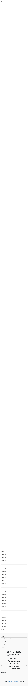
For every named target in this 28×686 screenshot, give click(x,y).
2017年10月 (4, 617)
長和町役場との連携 (5, 641)
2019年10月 (4, 551)
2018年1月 (3, 609)
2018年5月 (3, 597)
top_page (3, 636)
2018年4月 (3, 600)
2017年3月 (3, 626)
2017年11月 (4, 614)
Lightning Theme (16, 681)
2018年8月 (3, 589)
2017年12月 (4, 612)
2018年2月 (3, 606)
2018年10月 (4, 583)
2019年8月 (3, 557)
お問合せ (3, 647)
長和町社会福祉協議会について (8, 639)
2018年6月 (3, 594)
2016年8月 (3, 629)
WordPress (10, 681)
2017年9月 (3, 620)
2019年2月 (3, 574)
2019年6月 (3, 563)
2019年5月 (3, 566)
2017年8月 (3, 623)
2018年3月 (3, 603)
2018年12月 (4, 577)
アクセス (3, 644)
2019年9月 (3, 554)
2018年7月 (3, 591)
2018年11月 (4, 580)
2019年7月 (3, 560)
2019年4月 (3, 568)
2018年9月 (3, 586)
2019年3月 (3, 571)
